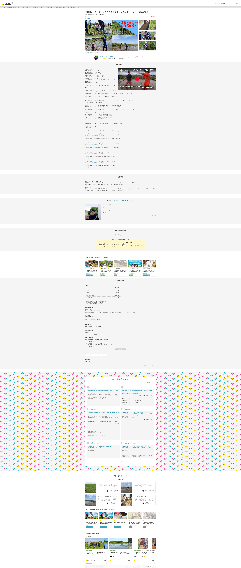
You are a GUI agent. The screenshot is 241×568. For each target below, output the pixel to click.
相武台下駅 (43, 7)
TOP (2, 7)
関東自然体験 (9, 7)
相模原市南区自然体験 (36, 7)
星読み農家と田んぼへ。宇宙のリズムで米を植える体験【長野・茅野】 (103, 390)
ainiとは (215, 3)
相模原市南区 (27, 7)
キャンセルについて (131, 312)
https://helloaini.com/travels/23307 (94, 162)
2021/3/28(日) (128, 409)
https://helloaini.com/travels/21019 (94, 144)
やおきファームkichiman (106, 56)
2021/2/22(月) (128, 443)
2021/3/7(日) (93, 443)
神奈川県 (14, 7)
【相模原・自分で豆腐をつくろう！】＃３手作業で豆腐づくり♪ (135, 412)
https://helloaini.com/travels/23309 (94, 135)
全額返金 (108, 246)
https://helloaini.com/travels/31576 (94, 140)
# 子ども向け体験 (88, 52)
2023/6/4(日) (94, 388)
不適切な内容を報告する (150, 366)
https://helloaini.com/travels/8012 (94, 149)
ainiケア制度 (94, 302)
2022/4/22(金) (94, 409)
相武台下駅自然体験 (50, 7)
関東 (4, 7)
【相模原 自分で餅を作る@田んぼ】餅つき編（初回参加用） (101, 446)
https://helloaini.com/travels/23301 (94, 158)
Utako (92, 442)
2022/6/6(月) (128, 388)
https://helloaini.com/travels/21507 (94, 153)
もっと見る (111, 257)
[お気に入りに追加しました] (155, 12)
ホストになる (222, 3)
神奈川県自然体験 (21, 7)
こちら (95, 334)
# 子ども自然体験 (97, 52)
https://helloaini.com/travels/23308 (94, 167)
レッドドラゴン (128, 442)
